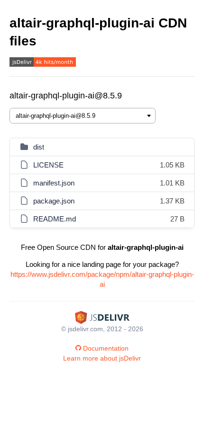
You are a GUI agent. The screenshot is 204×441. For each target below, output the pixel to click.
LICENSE (48, 165)
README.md (54, 219)
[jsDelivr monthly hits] (42, 63)
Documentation (106, 348)
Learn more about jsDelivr (102, 358)
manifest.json (53, 183)
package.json (53, 201)
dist (38, 147)
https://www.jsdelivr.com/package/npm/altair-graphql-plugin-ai (102, 279)
